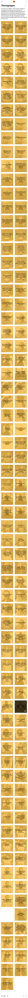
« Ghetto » (7, 844)
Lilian (8, 527)
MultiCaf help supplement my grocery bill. (7, 498)
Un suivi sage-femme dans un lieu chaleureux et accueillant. (21, 650)
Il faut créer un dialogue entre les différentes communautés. (7, 581)
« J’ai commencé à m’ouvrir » (21, 526)
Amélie (7, 736)
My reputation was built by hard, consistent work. (7, 830)
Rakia (23, 376)
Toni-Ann (22, 124)
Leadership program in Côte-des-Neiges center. (7, 317)
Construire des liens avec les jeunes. (7, 193)
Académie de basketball (21, 400)
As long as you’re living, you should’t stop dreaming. (7, 470)
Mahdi (21, 84)
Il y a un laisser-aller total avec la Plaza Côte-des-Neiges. (7, 775)
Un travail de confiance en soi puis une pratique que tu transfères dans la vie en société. (7, 567)
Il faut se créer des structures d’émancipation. (21, 95)
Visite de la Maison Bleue (21, 720)
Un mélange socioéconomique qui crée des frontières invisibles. (7, 623)
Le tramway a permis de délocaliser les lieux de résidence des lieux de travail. (21, 886)
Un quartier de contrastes (7, 872)
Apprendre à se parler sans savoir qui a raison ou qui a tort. (21, 234)
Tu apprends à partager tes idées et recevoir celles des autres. (21, 40)
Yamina (21, 749)
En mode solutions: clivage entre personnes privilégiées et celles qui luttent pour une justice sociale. (20, 900)
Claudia (6, 570)
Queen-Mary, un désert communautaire (7, 928)
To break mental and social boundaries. (20, 151)
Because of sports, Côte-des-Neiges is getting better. (20, 456)
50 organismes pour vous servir (21, 748)
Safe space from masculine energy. (7, 151)
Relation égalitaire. (7, 664)
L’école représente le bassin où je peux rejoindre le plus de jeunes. (21, 179)
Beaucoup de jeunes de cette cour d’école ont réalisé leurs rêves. (7, 40)
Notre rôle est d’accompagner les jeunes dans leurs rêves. (21, 262)
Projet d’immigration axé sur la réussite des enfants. (7, 206)
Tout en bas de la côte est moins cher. (7, 595)
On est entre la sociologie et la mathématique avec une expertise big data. (21, 54)
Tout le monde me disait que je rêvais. (21, 609)
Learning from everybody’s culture (20, 789)
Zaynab (8, 943)
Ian (21, 804)
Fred (22, 319)
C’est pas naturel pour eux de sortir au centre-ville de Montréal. (7, 234)
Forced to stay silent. (21, 123)
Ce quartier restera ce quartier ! (7, 969)
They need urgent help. (21, 345)
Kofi (6, 416)
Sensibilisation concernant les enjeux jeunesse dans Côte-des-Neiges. (7, 54)
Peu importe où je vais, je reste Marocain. (7, 401)
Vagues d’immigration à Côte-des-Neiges (7, 900)
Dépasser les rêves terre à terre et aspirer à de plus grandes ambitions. (21, 165)
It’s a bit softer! (7, 816)
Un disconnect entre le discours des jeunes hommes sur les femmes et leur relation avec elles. (21, 276)
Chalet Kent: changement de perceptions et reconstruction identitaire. (20, 248)
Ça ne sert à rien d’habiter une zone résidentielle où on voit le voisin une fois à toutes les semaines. (21, 927)
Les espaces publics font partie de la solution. (20, 872)
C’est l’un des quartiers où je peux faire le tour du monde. (21, 26)
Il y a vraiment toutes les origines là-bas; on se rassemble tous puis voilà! (7, 387)
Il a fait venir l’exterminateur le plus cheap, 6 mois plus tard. (21, 858)
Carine (21, 903)
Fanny (21, 168)
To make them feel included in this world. (7, 137)
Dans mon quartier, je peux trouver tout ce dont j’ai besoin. (20, 581)
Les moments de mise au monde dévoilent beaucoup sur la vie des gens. (7, 678)
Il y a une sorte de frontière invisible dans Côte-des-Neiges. (7, 692)
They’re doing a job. (21, 303)
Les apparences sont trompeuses (21, 845)
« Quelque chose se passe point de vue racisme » (21, 636)
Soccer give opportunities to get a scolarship (21, 470)
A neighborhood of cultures (21, 803)
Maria (21, 485)
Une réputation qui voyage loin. (7, 276)
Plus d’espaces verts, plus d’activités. (21, 761)
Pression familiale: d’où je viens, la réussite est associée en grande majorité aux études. (7, 123)
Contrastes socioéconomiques (21, 692)
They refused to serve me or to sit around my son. (7, 303)
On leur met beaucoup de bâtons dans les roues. (21, 193)
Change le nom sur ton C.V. (21, 942)
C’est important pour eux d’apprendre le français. (7, 719)
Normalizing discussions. (20, 137)
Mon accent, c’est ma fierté (7, 540)
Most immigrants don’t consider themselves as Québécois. (7, 345)
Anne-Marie (21, 721)
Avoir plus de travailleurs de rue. (20, 831)
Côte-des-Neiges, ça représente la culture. (7, 983)
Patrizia (9, 570)
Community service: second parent (21, 512)
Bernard (8, 722)
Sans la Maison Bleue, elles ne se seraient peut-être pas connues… (7, 747)
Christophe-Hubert (8, 874)
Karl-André (8, 251)
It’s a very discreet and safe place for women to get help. (20, 498)
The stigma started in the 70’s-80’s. (21, 332)
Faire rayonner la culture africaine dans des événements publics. (21, 110)
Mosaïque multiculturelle (21, 540)
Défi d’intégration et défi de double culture (7, 359)
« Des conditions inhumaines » (7, 955)
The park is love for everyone (7, 789)
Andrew (8, 971)
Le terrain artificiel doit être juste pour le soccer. (7, 443)
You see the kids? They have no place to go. (21, 443)
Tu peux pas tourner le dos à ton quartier (7, 942)
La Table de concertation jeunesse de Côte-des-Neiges (21, 678)
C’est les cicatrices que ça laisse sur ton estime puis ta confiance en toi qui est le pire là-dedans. (21, 553)
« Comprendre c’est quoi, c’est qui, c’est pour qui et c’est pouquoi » (20, 775)
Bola (22, 931)
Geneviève (21, 832)
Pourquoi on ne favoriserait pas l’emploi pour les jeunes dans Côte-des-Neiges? (7, 636)
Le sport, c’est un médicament (7, 415)
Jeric (23, 971)
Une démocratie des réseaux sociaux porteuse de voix (20, 68)
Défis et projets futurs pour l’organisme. (7, 650)
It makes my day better (7, 802)
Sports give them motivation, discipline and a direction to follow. (7, 331)
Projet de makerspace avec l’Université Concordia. (7, 262)
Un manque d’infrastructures (21, 914)
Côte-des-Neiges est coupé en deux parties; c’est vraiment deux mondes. (7, 609)
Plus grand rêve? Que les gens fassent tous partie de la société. (7, 733)
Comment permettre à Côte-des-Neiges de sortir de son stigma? (21, 220)
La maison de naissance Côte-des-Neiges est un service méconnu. (20, 664)
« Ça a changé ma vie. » (7, 858)
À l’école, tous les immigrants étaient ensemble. (21, 387)
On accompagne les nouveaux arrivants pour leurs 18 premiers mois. (7, 706)
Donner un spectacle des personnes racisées (21, 955)
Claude (21, 57)
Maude (7, 652)
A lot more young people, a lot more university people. (21, 816)
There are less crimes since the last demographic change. (21, 290)
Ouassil (21, 389)
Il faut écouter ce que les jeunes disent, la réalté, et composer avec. (7, 290)
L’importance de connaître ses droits (20, 567)
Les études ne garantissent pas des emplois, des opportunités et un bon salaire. (7, 110)
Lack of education (7, 456)
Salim (8, 83)
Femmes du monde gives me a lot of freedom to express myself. (7, 512)
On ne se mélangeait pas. (20, 595)
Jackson (8, 804)
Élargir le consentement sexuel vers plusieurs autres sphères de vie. (7, 220)
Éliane (8, 555)
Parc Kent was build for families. (7, 373)
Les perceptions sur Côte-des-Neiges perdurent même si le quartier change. (7, 248)
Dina (8, 29)
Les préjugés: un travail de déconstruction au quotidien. (21, 206)
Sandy (8, 763)
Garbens (8, 708)
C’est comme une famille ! (21, 734)
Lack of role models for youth (7, 165)
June (22, 292)
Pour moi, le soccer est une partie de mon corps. (21, 429)
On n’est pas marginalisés (7, 761)
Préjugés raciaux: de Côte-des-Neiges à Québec (20, 414)
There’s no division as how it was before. (21, 318)
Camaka (20, 376)
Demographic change (21, 622)
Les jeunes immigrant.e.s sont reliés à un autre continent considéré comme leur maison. (7, 96)
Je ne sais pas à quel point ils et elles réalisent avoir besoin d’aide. (21, 359)
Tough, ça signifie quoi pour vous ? (21, 969)
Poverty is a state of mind (20, 484)
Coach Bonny (21, 444)
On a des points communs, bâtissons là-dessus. (7, 179)
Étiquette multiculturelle (7, 429)
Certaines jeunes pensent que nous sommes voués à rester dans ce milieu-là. (7, 26)
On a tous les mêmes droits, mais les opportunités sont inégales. (7, 68)
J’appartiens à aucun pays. (7, 82)
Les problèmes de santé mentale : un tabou (7, 526)
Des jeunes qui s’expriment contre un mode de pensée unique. (21, 82)
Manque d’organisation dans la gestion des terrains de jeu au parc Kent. (21, 373)
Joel (8, 361)
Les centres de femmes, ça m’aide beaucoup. (7, 553)
